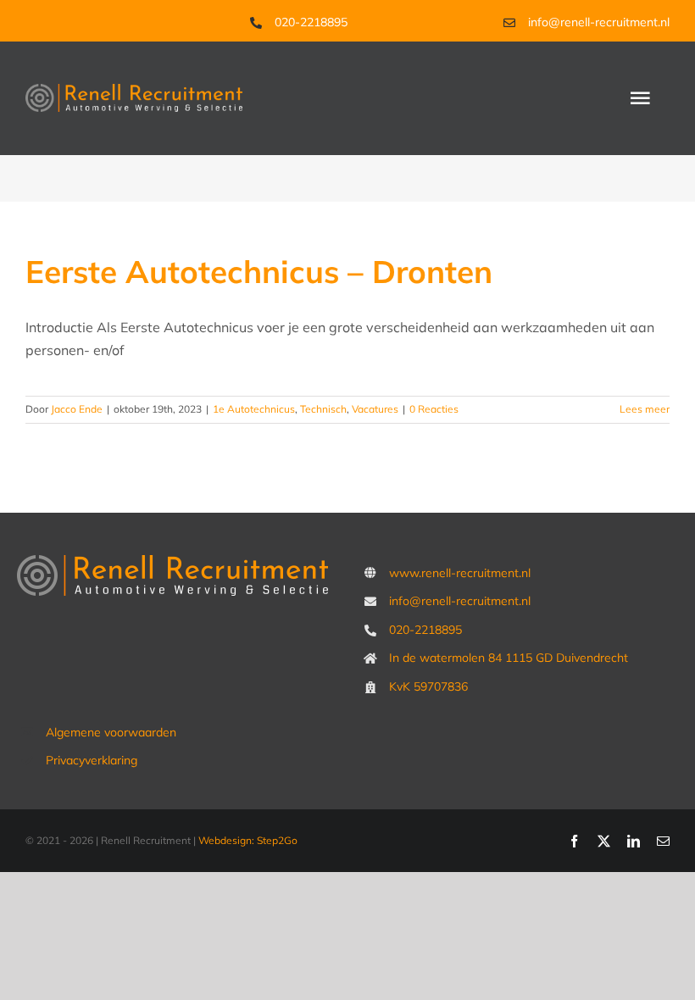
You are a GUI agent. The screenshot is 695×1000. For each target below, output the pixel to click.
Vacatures (375, 409)
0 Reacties (434, 409)
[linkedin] (633, 841)
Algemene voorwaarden (111, 732)
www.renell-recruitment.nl (460, 573)
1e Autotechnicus (254, 409)
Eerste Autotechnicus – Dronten (258, 271)
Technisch (323, 409)
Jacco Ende (77, 409)
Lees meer (645, 409)
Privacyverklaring (91, 760)
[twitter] (604, 841)
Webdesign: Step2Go (247, 840)
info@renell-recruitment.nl (599, 22)
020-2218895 (311, 22)
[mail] (663, 841)
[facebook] (574, 841)
